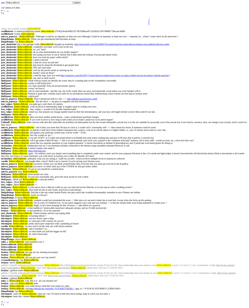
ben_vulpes (6, 104)
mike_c (4, 242)
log (2, 2)
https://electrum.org (37, 151)
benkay (4, 208)
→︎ (7, 10)
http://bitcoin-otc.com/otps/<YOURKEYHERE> (51, 288)
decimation (6, 145)
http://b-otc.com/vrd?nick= (66, 268)
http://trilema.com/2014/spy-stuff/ (82, 99)
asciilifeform (7, 31)
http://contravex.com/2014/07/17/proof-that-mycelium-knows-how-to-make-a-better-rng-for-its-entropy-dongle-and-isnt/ (114, 75)
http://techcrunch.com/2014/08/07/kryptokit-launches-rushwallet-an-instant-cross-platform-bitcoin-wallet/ (121, 44)
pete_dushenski (8, 44)
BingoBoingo (7, 39)
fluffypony (6, 80)
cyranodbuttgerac (10, 260)
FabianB (5, 122)
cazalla (4, 161)
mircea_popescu (9, 36)
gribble (4, 265)
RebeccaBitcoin (8, 244)
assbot (4, 28)
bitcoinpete (6, 216)
